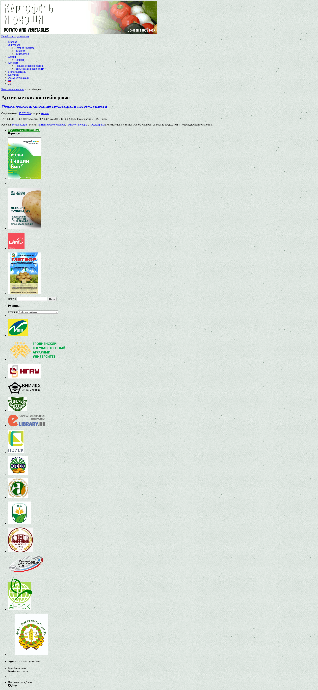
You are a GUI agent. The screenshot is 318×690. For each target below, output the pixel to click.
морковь (60, 124)
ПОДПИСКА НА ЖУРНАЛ (24, 130)
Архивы (19, 59)
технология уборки (77, 124)
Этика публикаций (18, 77)
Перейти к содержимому (15, 36)
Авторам (13, 62)
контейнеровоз (46, 124)
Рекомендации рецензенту (29, 68)
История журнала (24, 47)
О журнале (14, 44)
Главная (12, 41)
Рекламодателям (17, 71)
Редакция (20, 50)
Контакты (13, 74)
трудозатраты (97, 124)
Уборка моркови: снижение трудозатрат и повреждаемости (54, 106)
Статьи (12, 56)
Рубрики (13, 312)
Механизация (19, 124)
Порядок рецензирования (29, 65)
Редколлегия (22, 53)
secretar (45, 113)
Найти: (12, 298)
